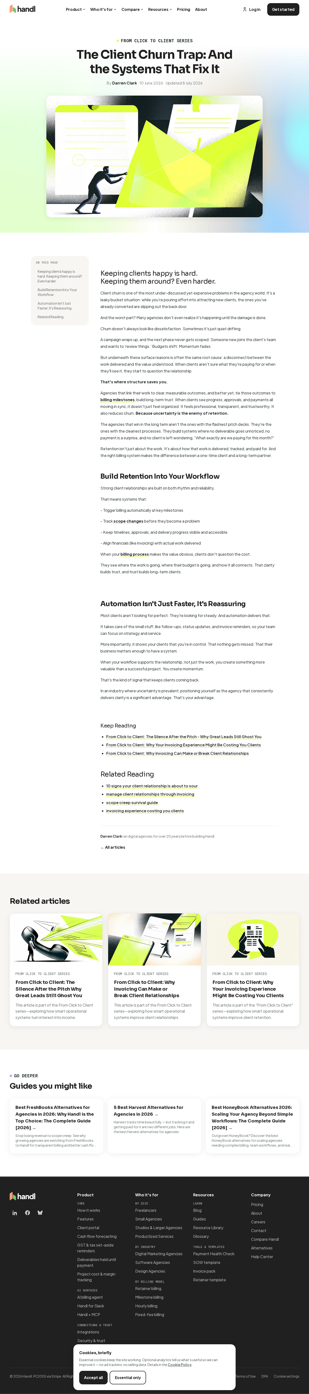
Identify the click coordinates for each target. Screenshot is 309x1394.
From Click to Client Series (42, 974)
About (201, 9)
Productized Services (154, 1236)
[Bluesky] (40, 1212)
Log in (254, 9)
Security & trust (91, 1340)
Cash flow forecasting (97, 1236)
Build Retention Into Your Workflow (57, 292)
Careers (258, 1221)
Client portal (88, 1227)
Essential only (128, 1377)
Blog (197, 1210)
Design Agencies (150, 1271)
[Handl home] (22, 9)
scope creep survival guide (132, 802)
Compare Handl (265, 1239)
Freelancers (145, 1210)
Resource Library (208, 1227)
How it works (88, 1210)
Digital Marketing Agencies (159, 1253)
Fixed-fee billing (149, 1314)
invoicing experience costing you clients (145, 810)
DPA (264, 1376)
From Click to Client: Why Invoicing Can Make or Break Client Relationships (177, 753)
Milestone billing (149, 1297)
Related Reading (50, 317)
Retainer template (209, 1279)
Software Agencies (152, 1262)
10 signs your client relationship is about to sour (152, 785)
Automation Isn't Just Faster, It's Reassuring (54, 305)
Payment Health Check (213, 1253)
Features (85, 1218)
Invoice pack (204, 1271)
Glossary (201, 1236)
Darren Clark (124, 82)
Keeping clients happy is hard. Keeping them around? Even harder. (60, 276)
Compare (130, 9)
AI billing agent (90, 1297)
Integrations (88, 1331)
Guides (199, 1218)
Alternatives (262, 1247)
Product (74, 9)
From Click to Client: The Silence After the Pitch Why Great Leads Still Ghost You (48, 989)
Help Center (262, 1256)
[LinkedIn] (15, 1212)
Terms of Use (245, 1376)
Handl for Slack (90, 1305)
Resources (158, 9)
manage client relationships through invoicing (150, 794)
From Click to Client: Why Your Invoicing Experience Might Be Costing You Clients (183, 744)
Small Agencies (148, 1218)
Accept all (93, 1377)
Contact (258, 1230)
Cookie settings (286, 1376)
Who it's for (101, 9)
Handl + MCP (88, 1314)
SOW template (206, 1262)
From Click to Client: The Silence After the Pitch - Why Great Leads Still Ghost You (183, 736)
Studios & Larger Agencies (158, 1227)
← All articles (112, 847)
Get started (283, 9)
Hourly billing (146, 1305)
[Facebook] (27, 1212)
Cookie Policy (180, 1364)
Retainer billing (148, 1288)
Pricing (183, 9)
